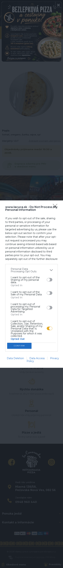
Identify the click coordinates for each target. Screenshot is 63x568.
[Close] (56, 207)
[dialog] (31, 284)
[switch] (49, 279)
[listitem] (31, 270)
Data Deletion (15, 358)
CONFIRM (19, 346)
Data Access (37, 358)
